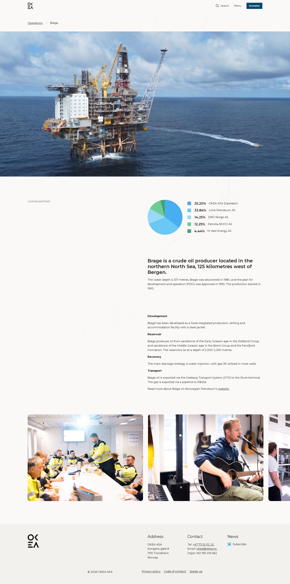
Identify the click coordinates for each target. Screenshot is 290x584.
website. (223, 389)
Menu (237, 5)
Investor (254, 5)
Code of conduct (175, 571)
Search (225, 5)
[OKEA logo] (30, 6)
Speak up (196, 571)
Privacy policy (151, 571)
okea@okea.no (207, 548)
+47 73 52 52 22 (203, 544)
